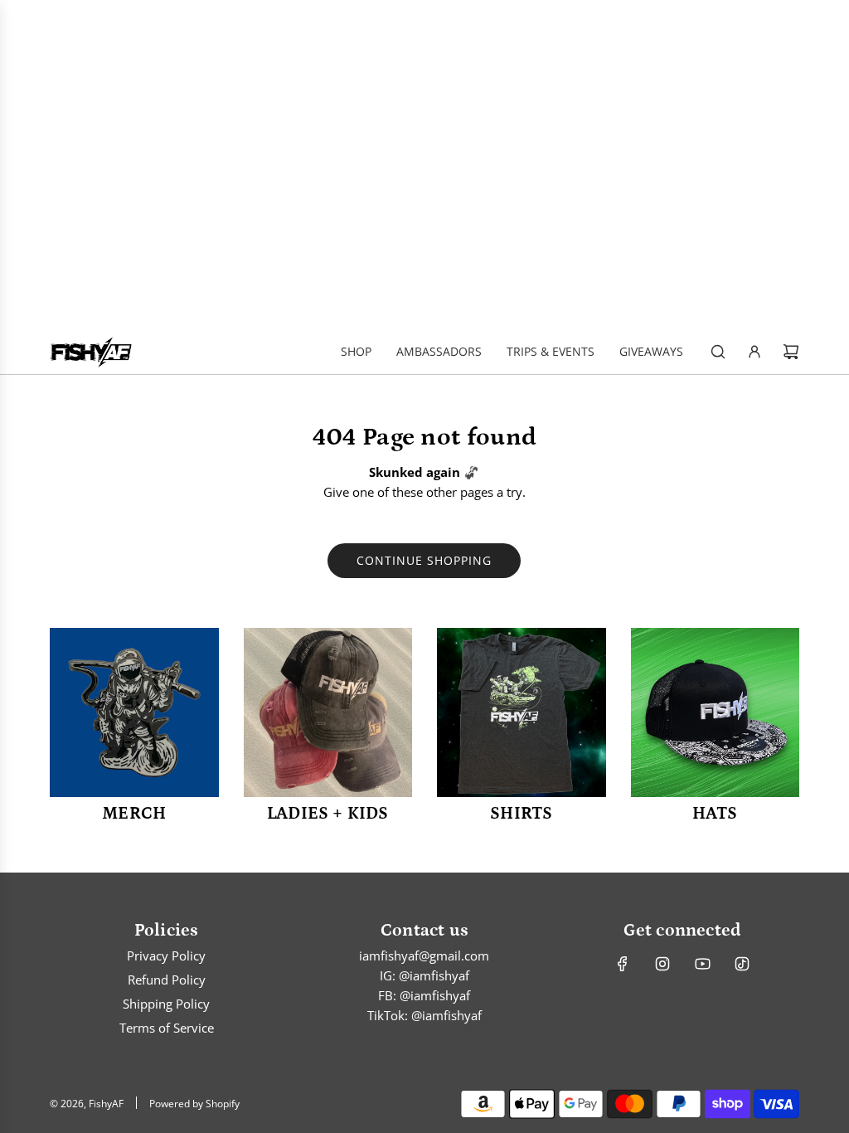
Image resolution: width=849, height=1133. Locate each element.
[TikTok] (742, 964)
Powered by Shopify (194, 1104)
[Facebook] (622, 964)
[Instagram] (662, 964)
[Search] (718, 351)
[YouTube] (702, 964)
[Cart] (791, 351)
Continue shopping (424, 560)
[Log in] (754, 351)
